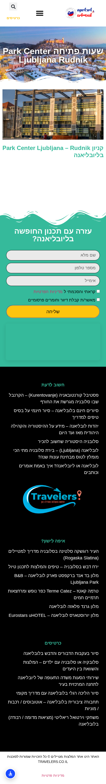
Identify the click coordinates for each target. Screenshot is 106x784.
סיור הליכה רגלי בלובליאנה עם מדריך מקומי (57, 693)
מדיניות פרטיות (53, 775)
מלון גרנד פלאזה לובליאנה (74, 606)
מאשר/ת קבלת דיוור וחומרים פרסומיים (61, 300)
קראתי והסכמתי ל (64, 291)
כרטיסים (53, 643)
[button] (40, 13)
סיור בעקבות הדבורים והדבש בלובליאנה (61, 653)
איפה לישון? (53, 541)
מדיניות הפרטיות (48, 291)
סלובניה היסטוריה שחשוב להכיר (68, 441)
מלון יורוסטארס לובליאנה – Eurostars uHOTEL (54, 615)
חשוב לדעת (53, 384)
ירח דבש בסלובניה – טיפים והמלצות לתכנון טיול (53, 566)
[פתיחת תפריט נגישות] (10, 773)
